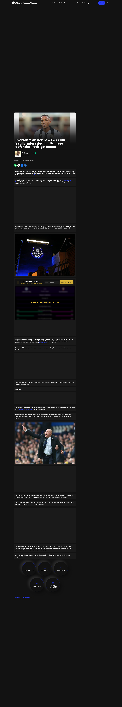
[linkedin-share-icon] (25, 166)
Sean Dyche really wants (26, 409)
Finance (79, 3)
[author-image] (18, 154)
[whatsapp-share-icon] (15, 166)
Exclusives (93, 3)
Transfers (63, 3)
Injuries (74, 3)
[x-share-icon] (18, 166)
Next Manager (86, 3)
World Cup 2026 (56, 3)
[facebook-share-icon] (22, 166)
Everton (17, 597)
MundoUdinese (39, 175)
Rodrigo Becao (27, 597)
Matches (69, 3)
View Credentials (27, 155)
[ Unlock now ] (66, 282)
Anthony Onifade (28, 153)
